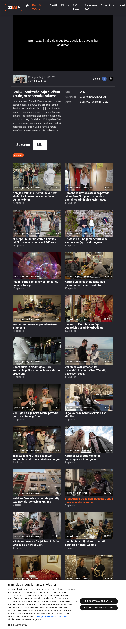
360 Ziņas (76, 7)
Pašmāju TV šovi (37, 7)
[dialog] (63, 604)
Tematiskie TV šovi (99, 102)
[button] (43, 619)
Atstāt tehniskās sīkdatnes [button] (99, 607)
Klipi (40, 145)
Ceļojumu (84, 102)
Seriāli (53, 5)
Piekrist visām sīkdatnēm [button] (98, 601)
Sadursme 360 (91, 7)
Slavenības (107, 5)
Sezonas (23, 145)
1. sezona (18, 155)
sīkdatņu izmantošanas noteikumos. (52, 616)
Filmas (65, 5)
